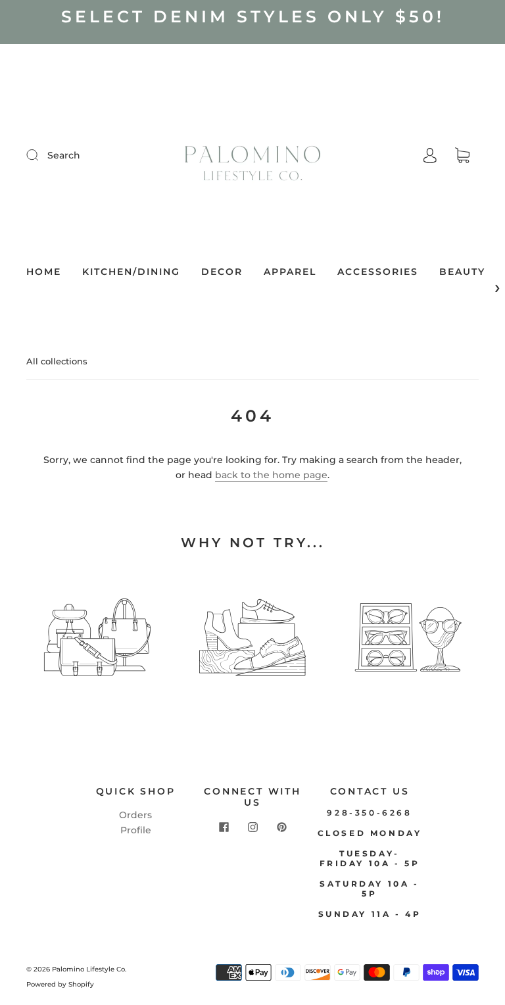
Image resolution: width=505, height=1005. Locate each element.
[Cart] (462, 156)
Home (43, 272)
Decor (222, 272)
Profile (135, 830)
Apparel (290, 272)
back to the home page (271, 475)
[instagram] (252, 827)
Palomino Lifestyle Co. (89, 969)
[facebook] (223, 827)
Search (63, 155)
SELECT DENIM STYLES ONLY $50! (253, 16)
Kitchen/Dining (131, 272)
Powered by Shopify (60, 984)
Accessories (377, 272)
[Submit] (40, 154)
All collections (56, 361)
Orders (135, 815)
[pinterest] (281, 827)
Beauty (462, 272)
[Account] (430, 155)
